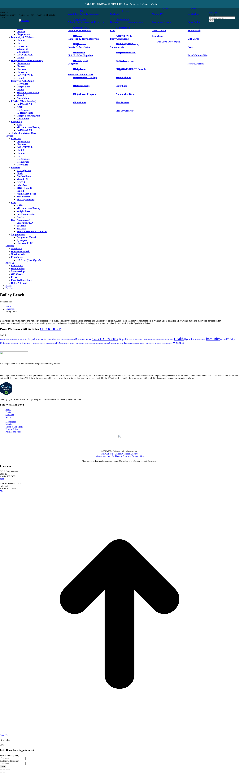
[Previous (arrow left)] (1, 772)
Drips (121, 339)
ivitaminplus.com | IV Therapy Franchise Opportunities (119, 456)
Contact (9, 412)
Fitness (128, 339)
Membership (11, 422)
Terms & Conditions (14, 427)
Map (2, 479)
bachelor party (63, 339)
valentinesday (134, 343)
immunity (213, 339)
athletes (20, 339)
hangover (146, 339)
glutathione (138, 339)
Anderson (144, 4)
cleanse (88, 339)
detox (113, 338)
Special (112, 342)
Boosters (79, 339)
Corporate (10, 414)
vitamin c (142, 343)
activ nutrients (4, 339)
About (8, 409)
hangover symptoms (166, 339)
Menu (8, 417)
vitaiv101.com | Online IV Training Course (119, 454)
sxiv (118, 343)
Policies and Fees (13, 432)
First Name (9, 755)
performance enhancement (93, 343)
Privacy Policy (12, 429)
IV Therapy (24, 342)
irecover (223, 339)
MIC (58, 342)
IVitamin (4, 342)
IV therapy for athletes (38, 343)
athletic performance (33, 339)
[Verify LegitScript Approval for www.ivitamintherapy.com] (6, 394)
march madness (51, 343)
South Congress (131, 4)
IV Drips (230, 339)
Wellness (178, 342)
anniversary (13, 339)
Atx (46, 339)
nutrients (81, 343)
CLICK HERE (50, 329)
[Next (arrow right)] (4, 772)
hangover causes (154, 339)
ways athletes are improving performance (159, 343)
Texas (127, 342)
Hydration (189, 339)
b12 (56, 339)
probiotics (105, 343)
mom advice (65, 343)
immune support (200, 339)
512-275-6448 (103, 4)
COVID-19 (100, 339)
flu (133, 339)
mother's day (74, 343)
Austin (51, 339)
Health (179, 339)
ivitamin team (13, 343)
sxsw (121, 343)
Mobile (9, 424)
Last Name (9, 761)
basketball (71, 339)
